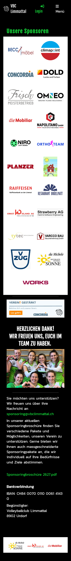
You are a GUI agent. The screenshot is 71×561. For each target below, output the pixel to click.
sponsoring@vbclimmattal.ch (30, 414)
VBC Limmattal (18, 8)
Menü (60, 11)
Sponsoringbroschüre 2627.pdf (32, 474)
